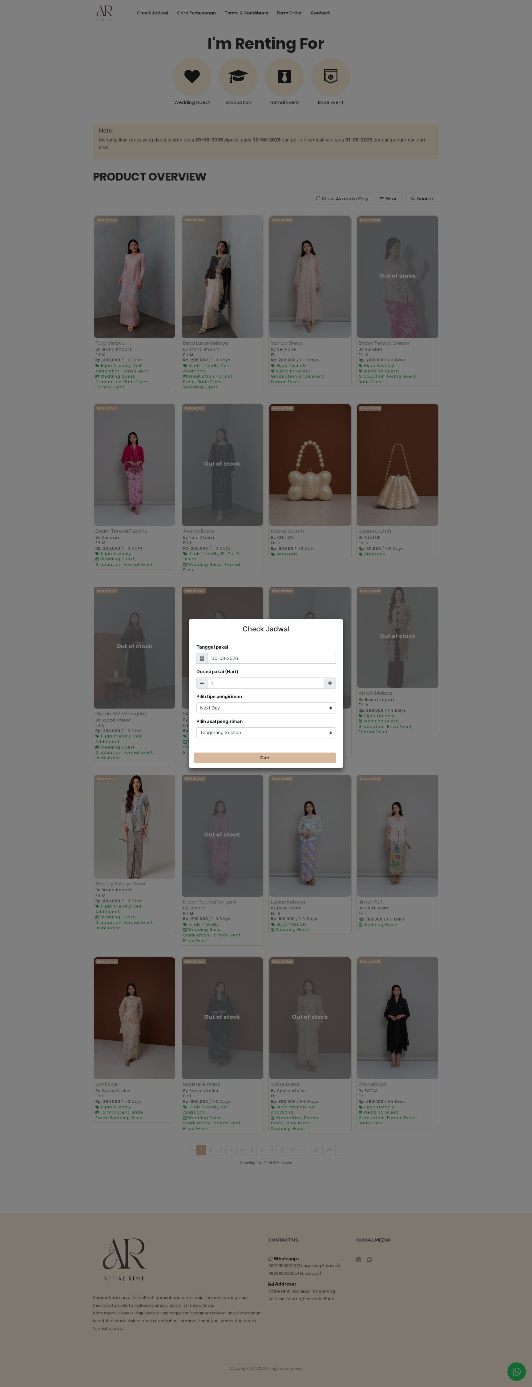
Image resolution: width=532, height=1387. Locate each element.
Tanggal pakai (212, 647)
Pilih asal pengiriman (219, 721)
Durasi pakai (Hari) (217, 671)
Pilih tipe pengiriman (219, 696)
